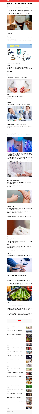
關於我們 (7, 411)
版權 (12, 411)
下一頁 (19, 320)
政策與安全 (10, 411)
